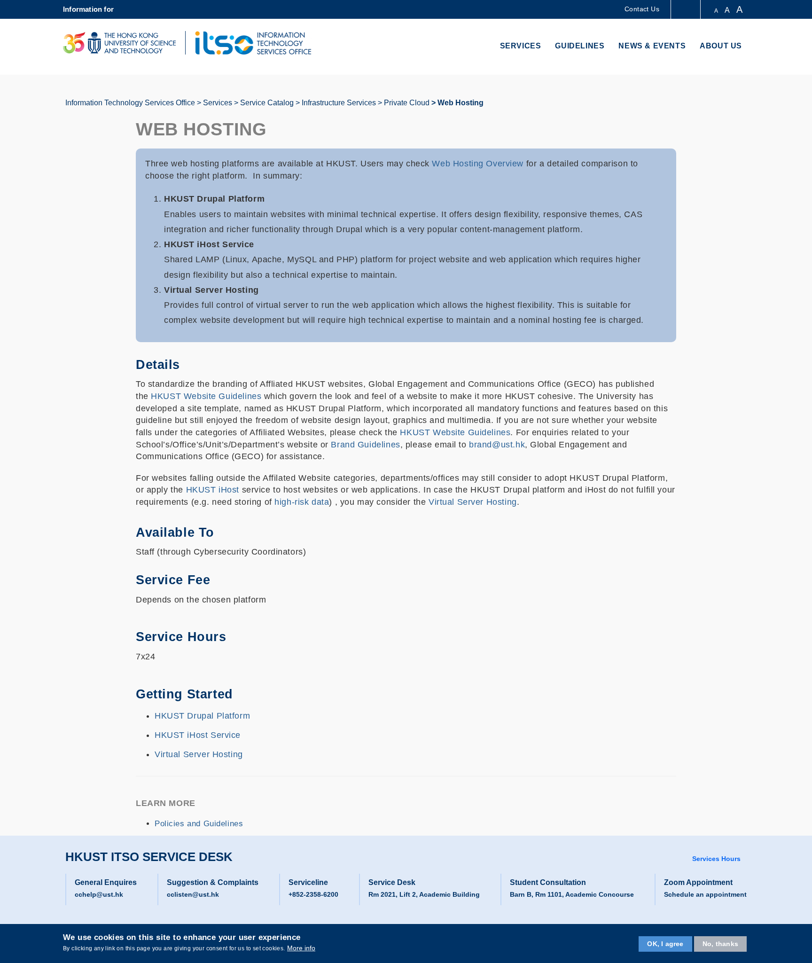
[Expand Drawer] (686, 10)
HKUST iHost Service (198, 735)
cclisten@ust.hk (193, 894)
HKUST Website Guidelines (206, 396)
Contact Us (642, 9)
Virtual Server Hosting (473, 502)
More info (301, 948)
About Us (721, 46)
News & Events (652, 46)
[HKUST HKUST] (119, 43)
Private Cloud (406, 103)
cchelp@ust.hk (99, 894)
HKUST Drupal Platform (202, 715)
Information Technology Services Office (130, 103)
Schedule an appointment (705, 894)
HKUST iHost (212, 489)
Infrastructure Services (339, 103)
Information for (88, 9)
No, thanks (720, 943)
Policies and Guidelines (199, 823)
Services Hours (716, 858)
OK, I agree (665, 943)
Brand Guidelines (365, 444)
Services (520, 46)
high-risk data (300, 502)
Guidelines (579, 46)
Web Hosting (460, 103)
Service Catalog (267, 103)
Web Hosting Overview (477, 163)
